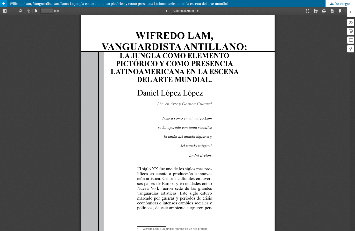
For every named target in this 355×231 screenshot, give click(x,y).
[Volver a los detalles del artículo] (3, 3)
